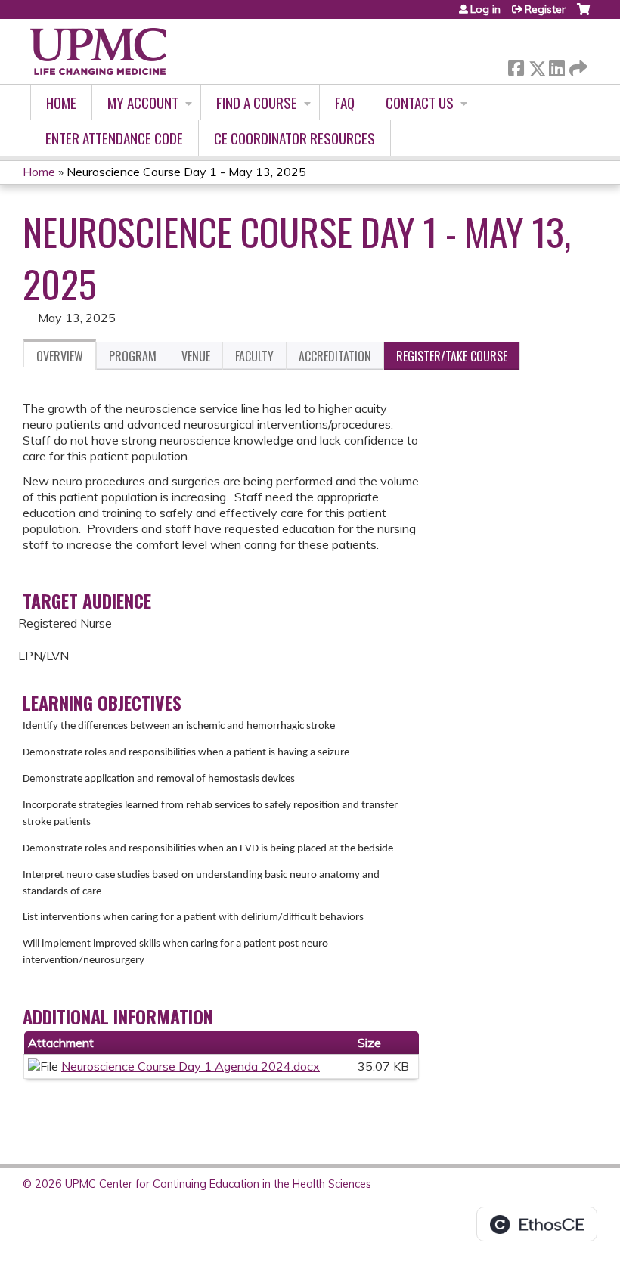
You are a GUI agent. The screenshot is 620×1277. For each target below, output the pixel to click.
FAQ (345, 102)
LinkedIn (556, 65)
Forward (576, 65)
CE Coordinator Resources (294, 138)
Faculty (254, 356)
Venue (195, 356)
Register (545, 9)
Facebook (515, 65)
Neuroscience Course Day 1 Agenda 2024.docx (190, 1066)
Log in (485, 9)
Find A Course (256, 102)
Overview (59, 356)
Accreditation (335, 356)
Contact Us (420, 102)
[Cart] (583, 15)
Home (61, 102)
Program (133, 356)
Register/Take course (451, 356)
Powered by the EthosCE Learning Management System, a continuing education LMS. (536, 1224)
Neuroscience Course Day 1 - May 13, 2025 (186, 171)
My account (142, 102)
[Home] (98, 51)
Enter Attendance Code (114, 138)
